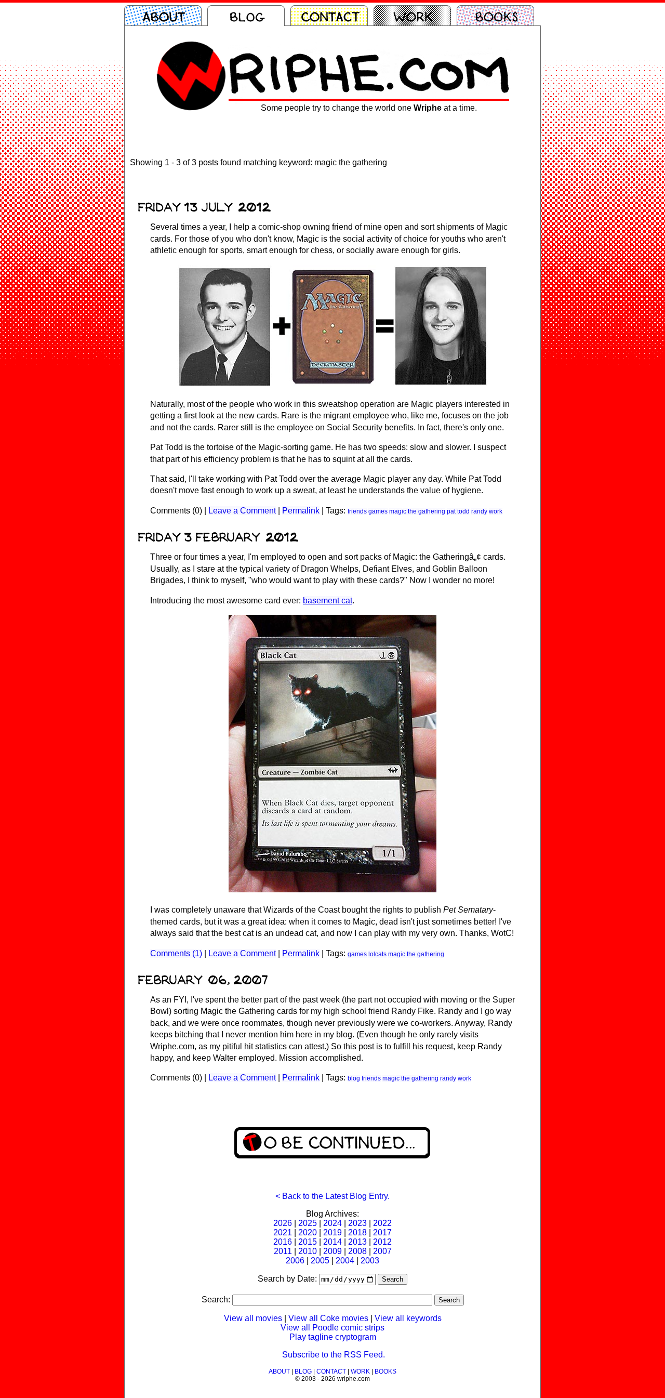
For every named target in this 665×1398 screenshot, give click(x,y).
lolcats (377, 954)
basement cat (327, 600)
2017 (382, 1232)
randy (479, 511)
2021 (282, 1232)
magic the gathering (417, 511)
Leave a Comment (242, 510)
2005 (320, 1260)
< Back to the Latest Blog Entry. (332, 1196)
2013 (357, 1241)
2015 (307, 1241)
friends (357, 511)
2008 (357, 1251)
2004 (345, 1260)
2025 (307, 1223)
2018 (357, 1232)
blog (354, 1078)
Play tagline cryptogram (332, 1337)
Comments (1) (176, 953)
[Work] (415, 15)
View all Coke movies (328, 1318)
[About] (165, 15)
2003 (370, 1260)
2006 (295, 1260)
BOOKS (385, 1371)
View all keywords (408, 1318)
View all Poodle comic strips (332, 1327)
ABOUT (279, 1371)
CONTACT (331, 1371)
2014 (332, 1241)
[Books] (498, 15)
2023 (357, 1223)
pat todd (458, 511)
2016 (282, 1241)
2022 (382, 1223)
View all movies (253, 1318)
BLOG (303, 1371)
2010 (307, 1251)
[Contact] (332, 15)
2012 (382, 1241)
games (378, 511)
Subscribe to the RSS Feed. (333, 1354)
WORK (360, 1371)
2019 (332, 1232)
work (495, 511)
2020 (307, 1232)
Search (392, 1279)
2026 (282, 1223)
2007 (382, 1251)
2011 (283, 1251)
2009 (332, 1251)
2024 (332, 1223)
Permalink (301, 510)
